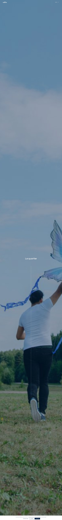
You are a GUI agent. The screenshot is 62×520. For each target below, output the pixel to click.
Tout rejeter (32, 518)
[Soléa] (5, 2)
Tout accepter (37, 518)
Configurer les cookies (25, 518)
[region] (31, 518)
